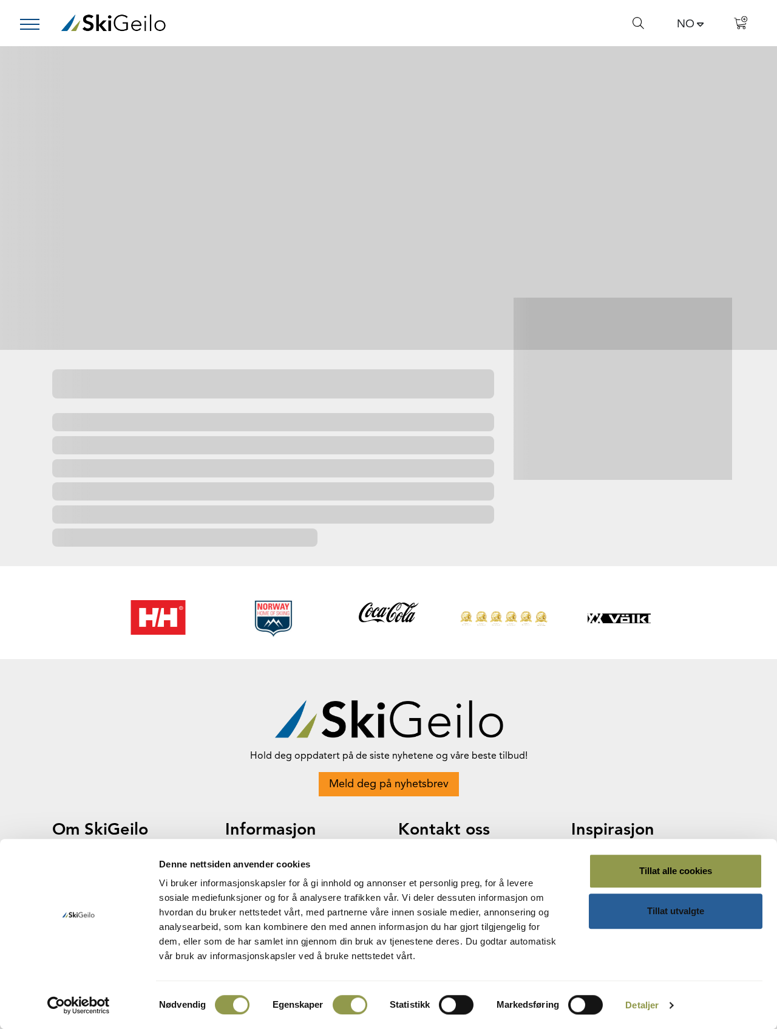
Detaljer (642, 1005)
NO (685, 24)
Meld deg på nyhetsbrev (389, 784)
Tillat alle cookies (675, 871)
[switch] (350, 1004)
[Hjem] (113, 23)
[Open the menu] (34, 24)
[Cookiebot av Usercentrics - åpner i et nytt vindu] (78, 1005)
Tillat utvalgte (675, 911)
